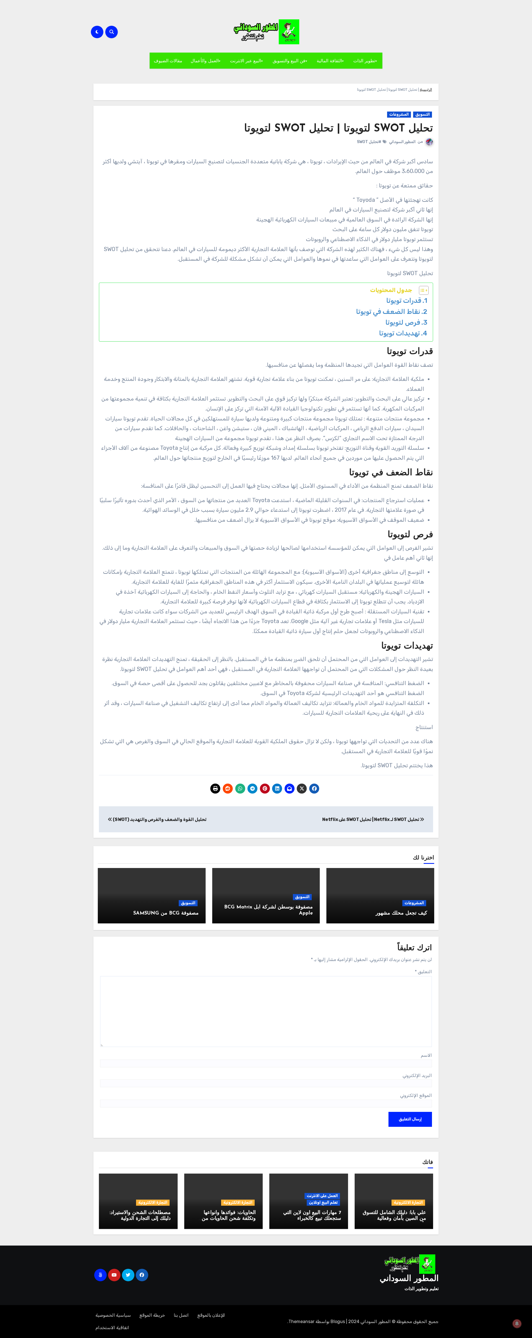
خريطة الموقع (152, 1315)
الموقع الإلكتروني (416, 1095)
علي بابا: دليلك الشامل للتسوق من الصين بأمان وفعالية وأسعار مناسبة (394, 1218)
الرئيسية (426, 89)
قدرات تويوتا (403, 300)
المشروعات (399, 114)
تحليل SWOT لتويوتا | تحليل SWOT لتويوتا (338, 128)
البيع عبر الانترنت (245, 61)
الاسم (426, 1055)
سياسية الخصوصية (113, 1315)
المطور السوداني (402, 142)
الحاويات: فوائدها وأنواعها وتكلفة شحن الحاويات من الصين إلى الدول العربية (229, 1218)
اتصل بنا (181, 1315)
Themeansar (301, 1321)
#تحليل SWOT (369, 142)
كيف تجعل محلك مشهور (401, 913)
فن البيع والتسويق (289, 61)
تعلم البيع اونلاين (323, 1202)
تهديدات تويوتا (399, 333)
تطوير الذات (364, 61)
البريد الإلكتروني (417, 1075)
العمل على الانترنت (322, 1196)
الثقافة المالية (329, 61)
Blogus (338, 1321)
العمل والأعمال (205, 61)
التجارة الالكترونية (408, 1202)
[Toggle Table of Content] (421, 290)
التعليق (423, 971)
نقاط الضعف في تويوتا (388, 312)
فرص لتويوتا (402, 322)
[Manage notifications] (517, 1323)
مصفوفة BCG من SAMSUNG (166, 913)
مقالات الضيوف (168, 61)
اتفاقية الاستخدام (112, 1327)
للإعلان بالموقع (211, 1315)
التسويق (422, 114)
